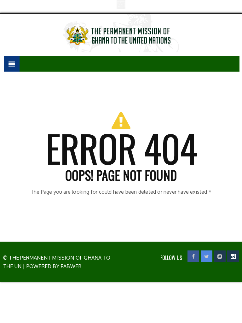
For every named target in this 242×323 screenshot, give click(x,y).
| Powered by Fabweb (51, 266)
